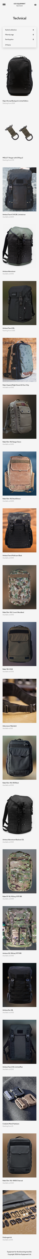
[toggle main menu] (4, 4)
